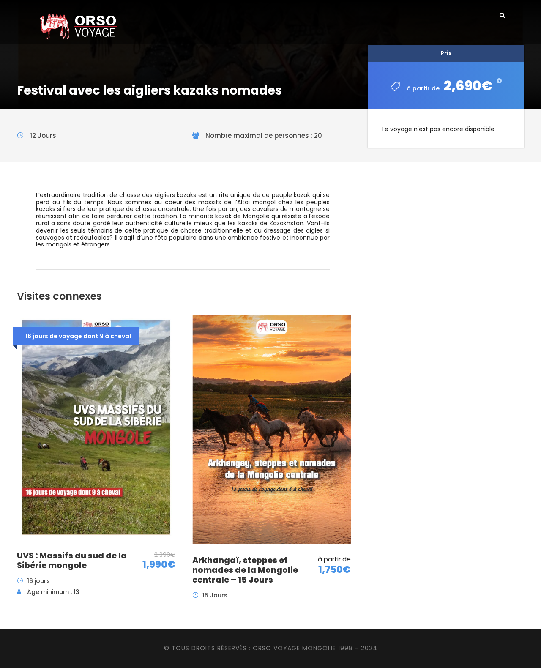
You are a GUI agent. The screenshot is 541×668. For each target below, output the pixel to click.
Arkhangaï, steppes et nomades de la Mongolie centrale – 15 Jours (245, 570)
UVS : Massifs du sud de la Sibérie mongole (72, 560)
